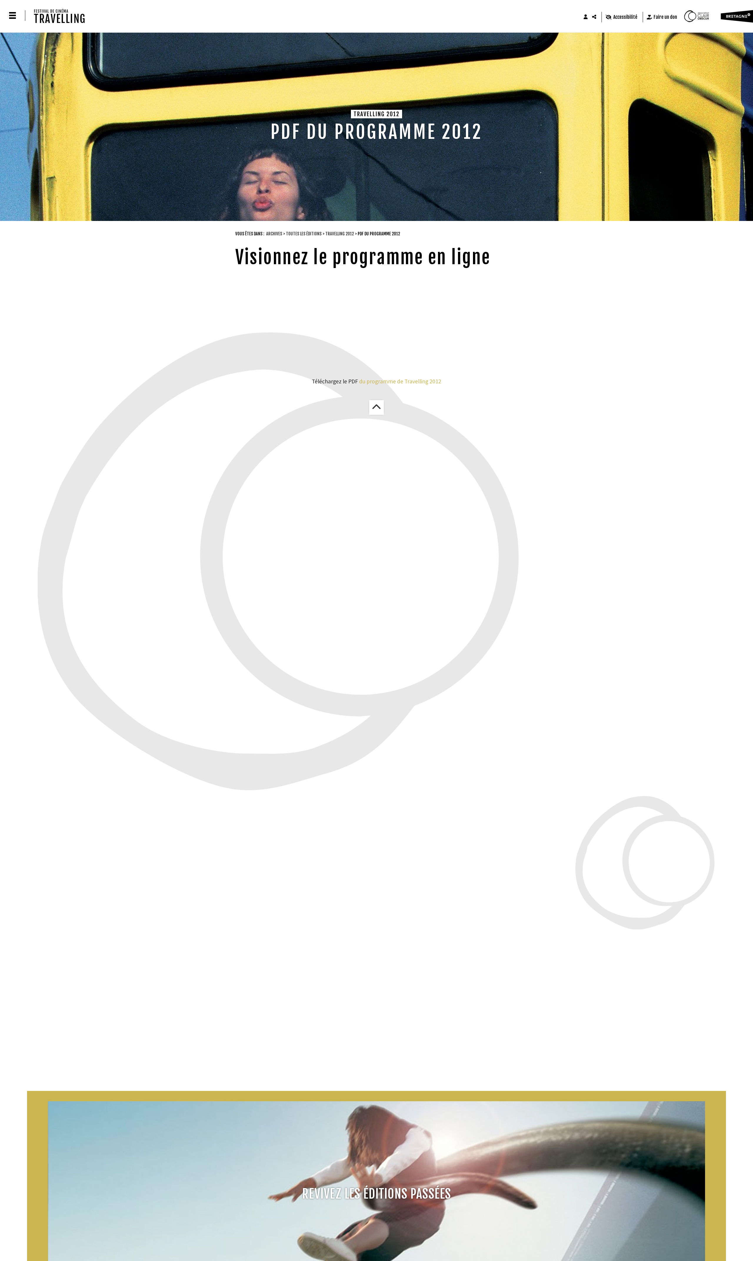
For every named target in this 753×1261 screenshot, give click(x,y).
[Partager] (594, 17)
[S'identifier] (585, 17)
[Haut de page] (376, 407)
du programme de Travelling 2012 (400, 381)
